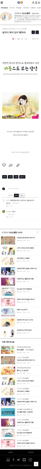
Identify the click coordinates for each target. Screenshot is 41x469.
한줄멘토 (33, 8)
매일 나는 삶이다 (22, 309)
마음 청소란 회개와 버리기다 (26, 238)
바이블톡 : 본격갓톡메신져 (24, 409)
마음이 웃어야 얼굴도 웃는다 (26, 299)
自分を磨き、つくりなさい (25, 350)
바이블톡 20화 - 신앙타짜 (25, 412)
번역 (4, 177)
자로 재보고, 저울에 (23, 258)
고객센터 (10, 452)
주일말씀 (18, 8)
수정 (10, 177)
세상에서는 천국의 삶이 (24, 330)
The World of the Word (24, 347)
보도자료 (12, 8)
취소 (22, 195)
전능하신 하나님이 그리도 (25, 320)
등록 (16, 195)
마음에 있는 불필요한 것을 (25, 279)
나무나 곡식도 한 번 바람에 (25, 248)
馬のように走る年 (22, 370)
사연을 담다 (26, 8)
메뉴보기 (2, 3)
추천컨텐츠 (4, 8)
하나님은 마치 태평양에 (24, 289)
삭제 (16, 177)
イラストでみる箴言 (22, 13)
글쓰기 (22, 177)
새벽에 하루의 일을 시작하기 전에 (27, 268)
